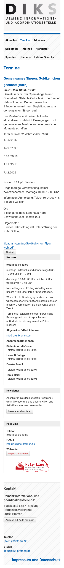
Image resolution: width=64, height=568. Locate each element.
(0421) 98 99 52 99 (15, 541)
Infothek (27, 48)
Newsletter (42, 48)
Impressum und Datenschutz (36, 559)
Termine (25, 40)
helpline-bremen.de (18, 453)
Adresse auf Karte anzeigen (20, 519)
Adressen (39, 40)
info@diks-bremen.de (18, 335)
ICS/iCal (10, 252)
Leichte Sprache (44, 57)
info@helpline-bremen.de (20, 443)
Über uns (25, 57)
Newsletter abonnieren (19, 411)
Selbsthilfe (11, 48)
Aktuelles (11, 40)
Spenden (10, 57)
